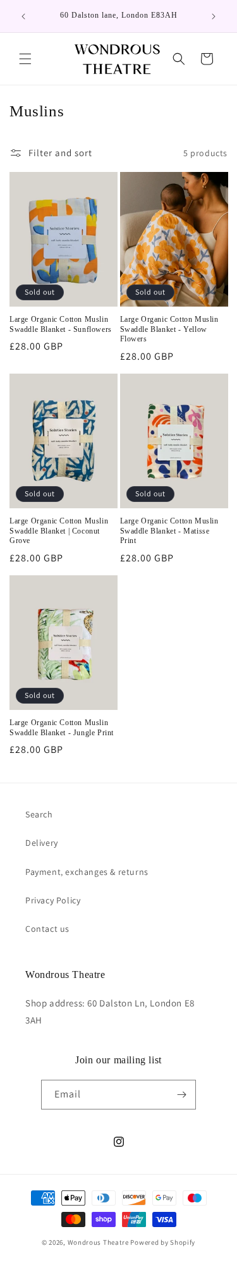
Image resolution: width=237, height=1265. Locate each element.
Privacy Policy (52, 900)
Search (39, 814)
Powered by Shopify (162, 1242)
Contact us (47, 928)
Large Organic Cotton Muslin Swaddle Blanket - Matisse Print (169, 530)
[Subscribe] (181, 1094)
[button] (25, 59)
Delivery (41, 842)
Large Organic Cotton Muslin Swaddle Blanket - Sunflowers (60, 324)
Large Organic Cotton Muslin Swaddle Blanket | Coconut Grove (58, 530)
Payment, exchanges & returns (87, 871)
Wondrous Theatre (98, 1242)
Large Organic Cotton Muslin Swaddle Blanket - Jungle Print (61, 727)
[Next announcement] (214, 16)
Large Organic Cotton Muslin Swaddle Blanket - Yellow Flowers (169, 329)
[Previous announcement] (23, 16)
